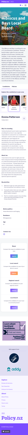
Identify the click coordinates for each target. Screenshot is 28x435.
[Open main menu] (25, 5)
